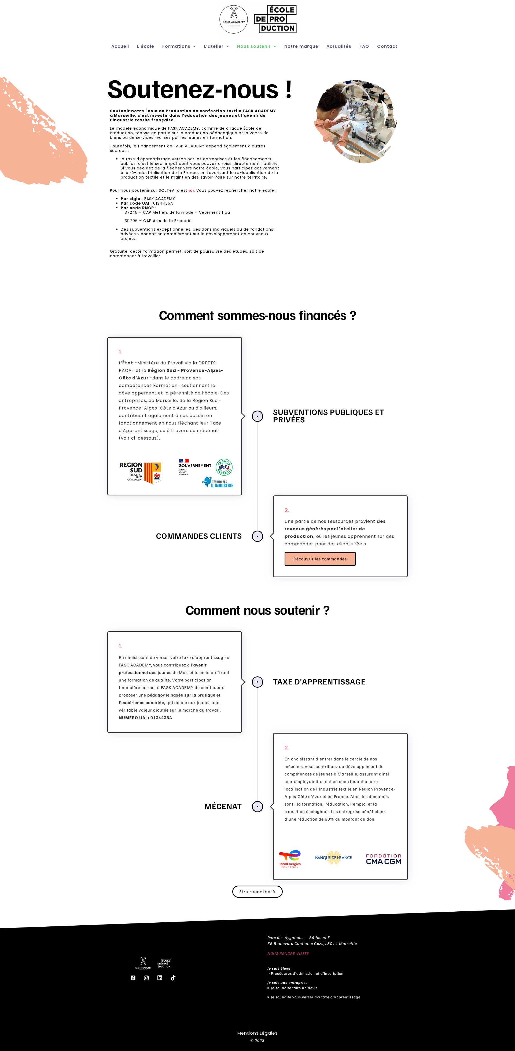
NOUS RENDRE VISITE (288, 953)
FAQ (364, 46)
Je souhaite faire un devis (294, 987)
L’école (145, 46)
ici (190, 190)
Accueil (120, 46)
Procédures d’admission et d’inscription (307, 973)
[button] (179, 46)
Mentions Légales (257, 1033)
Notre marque (301, 46)
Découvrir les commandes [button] (320, 558)
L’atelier (214, 46)
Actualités (338, 46)
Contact (387, 46)
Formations (176, 46)
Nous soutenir (254, 46)
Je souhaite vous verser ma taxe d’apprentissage (316, 997)
